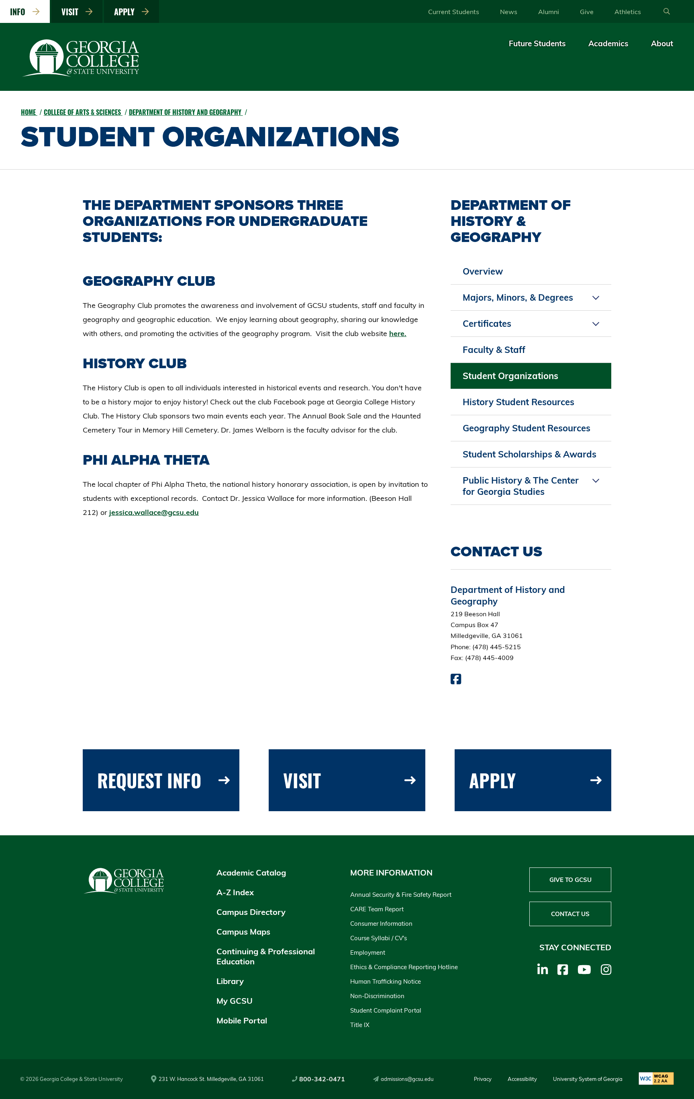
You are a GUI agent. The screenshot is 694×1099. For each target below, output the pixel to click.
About (662, 43)
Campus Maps (243, 932)
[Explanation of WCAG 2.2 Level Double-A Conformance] (656, 1079)
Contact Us (570, 914)
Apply (126, 12)
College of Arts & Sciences (83, 112)
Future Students (537, 43)
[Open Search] (667, 11)
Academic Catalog (251, 872)
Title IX (359, 1025)
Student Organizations (510, 375)
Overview (483, 271)
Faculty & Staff (494, 349)
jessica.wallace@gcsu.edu (154, 512)
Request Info (149, 780)
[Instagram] (606, 970)
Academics (608, 43)
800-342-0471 (322, 1079)
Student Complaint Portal (385, 1010)
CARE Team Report (377, 909)
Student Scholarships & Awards (529, 454)
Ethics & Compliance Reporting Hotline (404, 967)
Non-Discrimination (377, 996)
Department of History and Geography (186, 112)
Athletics (627, 12)
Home (29, 112)
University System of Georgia (588, 1079)
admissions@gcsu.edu (407, 1079)
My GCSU (234, 1001)
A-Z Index (235, 892)
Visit (71, 12)
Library (230, 981)
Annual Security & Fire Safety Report (400, 894)
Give (587, 12)
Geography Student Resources (526, 428)
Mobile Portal (241, 1020)
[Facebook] (562, 970)
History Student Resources (518, 402)
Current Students (453, 12)
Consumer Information (381, 923)
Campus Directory (251, 912)
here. (397, 333)
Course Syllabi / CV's (378, 938)
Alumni (548, 12)
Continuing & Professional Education (265, 956)
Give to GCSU (570, 880)
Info (19, 12)
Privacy (483, 1079)
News (508, 12)
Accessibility (522, 1079)
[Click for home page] (81, 75)
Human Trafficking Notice (385, 981)
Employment (367, 952)
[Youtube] (584, 970)
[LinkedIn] (542, 970)
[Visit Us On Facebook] (456, 681)
